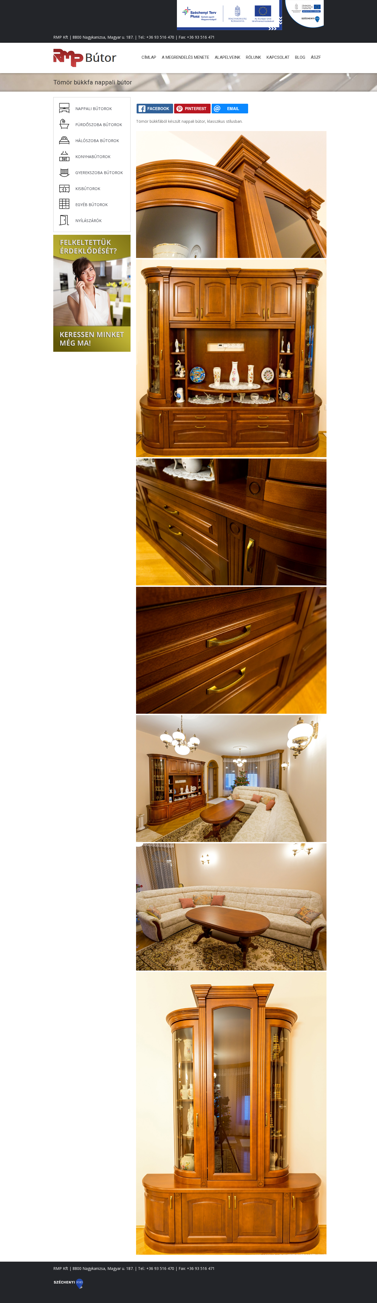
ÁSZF (316, 57)
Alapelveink (227, 57)
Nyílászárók (88, 220)
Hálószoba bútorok (97, 140)
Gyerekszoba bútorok (99, 172)
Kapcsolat (278, 57)
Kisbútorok (87, 188)
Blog (300, 57)
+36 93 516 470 (160, 37)
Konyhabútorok (92, 156)
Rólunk (253, 57)
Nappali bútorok (93, 108)
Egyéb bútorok (91, 204)
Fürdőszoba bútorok (98, 124)
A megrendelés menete (185, 57)
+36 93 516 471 (201, 37)
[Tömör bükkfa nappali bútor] (231, 256)
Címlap (149, 57)
